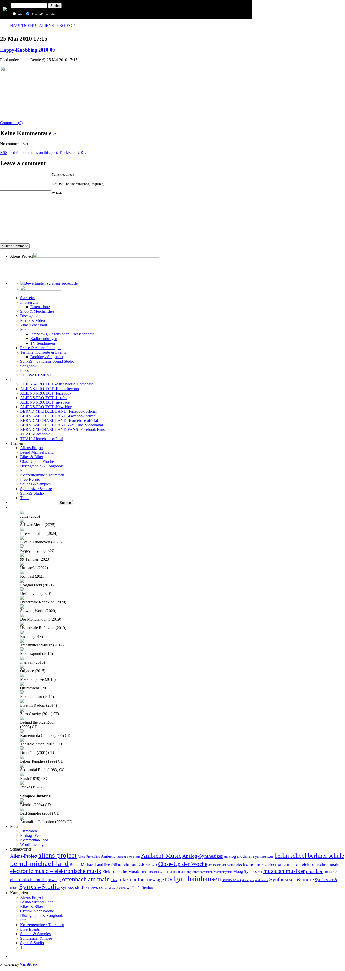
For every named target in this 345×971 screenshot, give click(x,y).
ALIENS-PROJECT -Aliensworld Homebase (56, 384)
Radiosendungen (43, 338)
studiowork (261, 880)
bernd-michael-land (39, 863)
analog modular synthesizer (249, 856)
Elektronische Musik (120, 871)
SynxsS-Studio (32, 493)
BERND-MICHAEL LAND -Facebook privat (57, 416)
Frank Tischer (148, 871)
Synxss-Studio (39, 886)
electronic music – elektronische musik (55, 871)
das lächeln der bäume (221, 865)
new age (54, 880)
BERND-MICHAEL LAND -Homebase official (59, 420)
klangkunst (191, 872)
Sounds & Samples (35, 484)
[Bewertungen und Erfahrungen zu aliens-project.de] (49, 283)
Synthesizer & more (36, 489)
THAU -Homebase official (41, 438)
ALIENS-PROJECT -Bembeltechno (49, 388)
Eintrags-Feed (31, 835)
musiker (314, 871)
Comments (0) (11, 122)
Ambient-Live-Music (128, 856)
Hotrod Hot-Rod (173, 872)
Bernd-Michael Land (37, 452)
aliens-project (57, 855)
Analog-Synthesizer (202, 856)
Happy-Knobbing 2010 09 (27, 50)
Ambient (108, 856)
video (122, 888)
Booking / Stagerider (46, 357)
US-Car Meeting (108, 887)
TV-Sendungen (42, 343)
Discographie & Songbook (41, 466)
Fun (23, 470)
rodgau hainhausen (193, 879)
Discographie (30, 316)
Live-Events (30, 479)
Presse (25, 370)
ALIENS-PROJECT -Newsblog (46, 407)
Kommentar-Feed (34, 840)
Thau (24, 498)
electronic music (251, 864)
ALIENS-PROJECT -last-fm (43, 398)
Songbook (28, 366)
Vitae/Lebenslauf (33, 325)
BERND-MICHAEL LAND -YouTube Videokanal (61, 425)
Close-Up (148, 864)
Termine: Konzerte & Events (43, 352)
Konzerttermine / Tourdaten (42, 475)
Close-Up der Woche (37, 461)
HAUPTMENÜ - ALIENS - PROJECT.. (43, 25)
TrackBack (72, 152)
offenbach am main (86, 879)
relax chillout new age (141, 879)
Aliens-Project (31, 448)
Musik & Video (32, 320)
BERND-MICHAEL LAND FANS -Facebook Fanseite (65, 429)
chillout (131, 864)
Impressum (29, 302)
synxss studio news (79, 887)
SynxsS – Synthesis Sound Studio (47, 361)
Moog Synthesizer (247, 871)
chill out (117, 865)
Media (25, 329)
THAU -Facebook (35, 434)
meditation (206, 872)
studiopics (248, 880)
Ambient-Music (161, 855)
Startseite (27, 298)
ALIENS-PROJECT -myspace (45, 402)
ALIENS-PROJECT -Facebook (45, 393)
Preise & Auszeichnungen (40, 348)
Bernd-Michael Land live (90, 864)
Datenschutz (40, 307)
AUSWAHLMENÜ (36, 375)
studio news (231, 880)
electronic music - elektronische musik (303, 864)
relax (114, 880)
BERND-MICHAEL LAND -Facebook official (58, 411)
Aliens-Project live (89, 856)
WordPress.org (32, 844)
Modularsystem (223, 872)
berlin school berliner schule (309, 855)
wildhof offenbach (141, 888)
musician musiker (284, 871)
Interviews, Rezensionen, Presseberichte (62, 334)
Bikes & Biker (31, 457)
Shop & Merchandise (37, 311)
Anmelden (28, 831)
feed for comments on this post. (29, 152)
